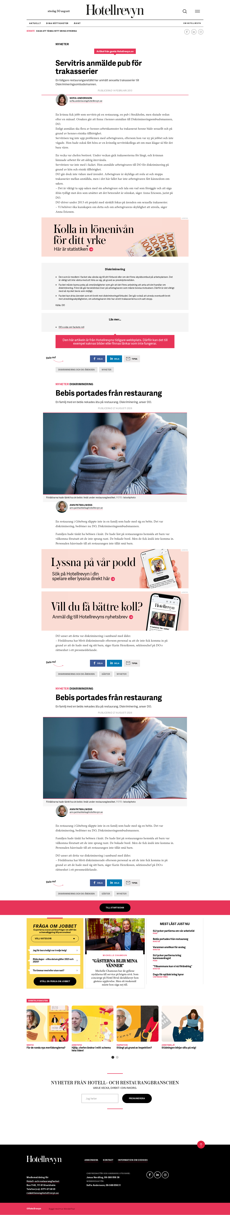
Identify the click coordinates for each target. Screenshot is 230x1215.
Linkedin (194, 31)
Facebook (187, 31)
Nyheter (106, 369)
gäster (106, 674)
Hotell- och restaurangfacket (43, 1181)
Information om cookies (133, 1160)
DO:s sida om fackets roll (71, 327)
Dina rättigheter (57, 23)
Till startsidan (115, 907)
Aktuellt (35, 23)
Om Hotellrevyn (192, 23)
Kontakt (108, 1160)
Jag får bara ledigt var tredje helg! (50, 950)
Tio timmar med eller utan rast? (48, 970)
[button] (113, 1057)
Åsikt (77, 23)
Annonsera (91, 1160)
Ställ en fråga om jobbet (55, 981)
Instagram (200, 31)
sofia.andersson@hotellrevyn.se (86, 101)
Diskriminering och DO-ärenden (76, 369)
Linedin (157, 1174)
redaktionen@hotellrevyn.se (43, 1192)
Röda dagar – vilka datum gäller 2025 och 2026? (53, 960)
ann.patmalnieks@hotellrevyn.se (86, 508)
